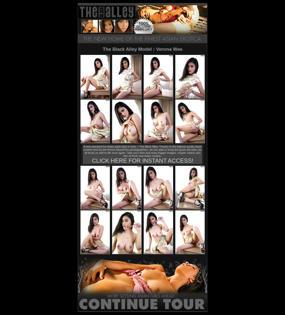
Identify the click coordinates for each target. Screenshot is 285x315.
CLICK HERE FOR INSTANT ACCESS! (142, 160)
